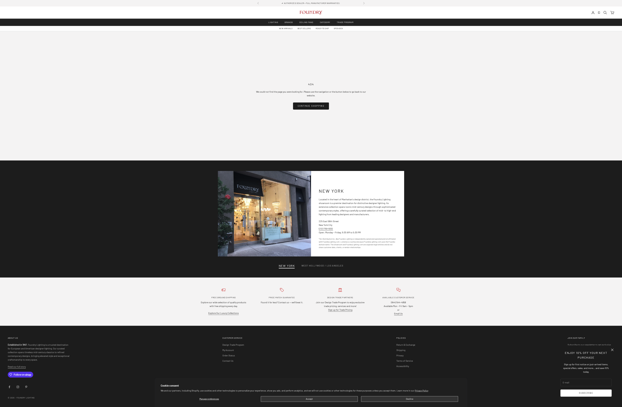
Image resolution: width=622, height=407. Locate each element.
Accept (309, 398)
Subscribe (586, 393)
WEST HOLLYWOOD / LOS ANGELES (322, 265)
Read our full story (17, 366)
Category (325, 22)
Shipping (400, 350)
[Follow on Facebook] (9, 387)
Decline (409, 398)
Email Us (398, 313)
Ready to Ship (322, 28)
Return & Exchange (405, 344)
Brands (289, 22)
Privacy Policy (421, 390)
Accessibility (402, 366)
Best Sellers (304, 28)
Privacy (399, 355)
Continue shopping (311, 106)
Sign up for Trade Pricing (340, 309)
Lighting (273, 22)
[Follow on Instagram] (17, 387)
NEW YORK (287, 265)
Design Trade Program (233, 344)
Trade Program (345, 22)
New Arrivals (286, 28)
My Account (228, 350)
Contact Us (227, 360)
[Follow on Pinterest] (26, 387)
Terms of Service (404, 360)
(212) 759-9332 (326, 228)
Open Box (338, 28)
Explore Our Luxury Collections (223, 313)
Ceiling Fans (306, 22)
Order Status (228, 355)
